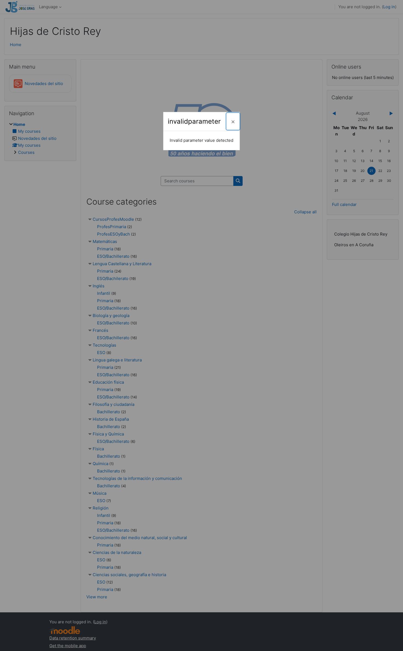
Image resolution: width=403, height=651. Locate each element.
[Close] (233, 121)
